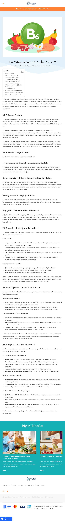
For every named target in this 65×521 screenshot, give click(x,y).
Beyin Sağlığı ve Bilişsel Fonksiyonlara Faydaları (13, 82)
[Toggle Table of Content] (21, 71)
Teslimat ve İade (25, 497)
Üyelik (37, 485)
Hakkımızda (6, 485)
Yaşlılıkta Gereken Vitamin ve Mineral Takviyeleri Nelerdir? (16, 458)
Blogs (28, 66)
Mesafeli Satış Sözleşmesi (11, 497)
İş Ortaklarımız (29, 485)
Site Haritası (49, 497)
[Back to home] (32, 3)
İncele (4, 470)
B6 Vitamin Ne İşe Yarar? (11, 76)
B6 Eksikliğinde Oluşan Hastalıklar (14, 93)
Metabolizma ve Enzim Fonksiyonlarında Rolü (13, 78)
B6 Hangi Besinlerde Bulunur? (12, 95)
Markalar (20, 485)
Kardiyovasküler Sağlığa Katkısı (15, 85)
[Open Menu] (3, 3)
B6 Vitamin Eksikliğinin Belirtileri (13, 90)
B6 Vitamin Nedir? (9, 74)
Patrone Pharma (19, 66)
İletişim (43, 485)
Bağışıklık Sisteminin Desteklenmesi (12, 87)
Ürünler (13, 485)
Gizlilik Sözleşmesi (37, 497)
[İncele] (20, 442)
